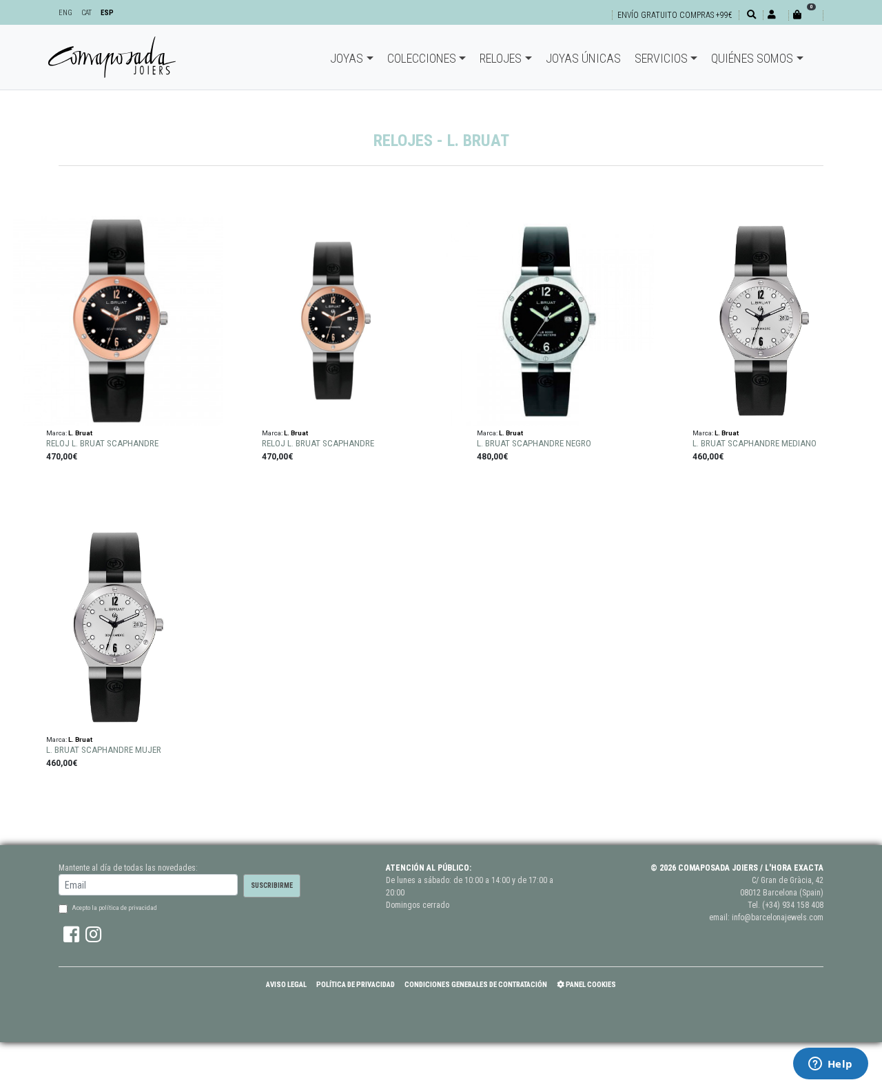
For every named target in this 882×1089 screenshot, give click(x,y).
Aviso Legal (286, 984)
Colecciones (421, 58)
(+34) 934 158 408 (792, 905)
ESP (107, 12)
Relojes (501, 58)
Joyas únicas (583, 58)
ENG (65, 12)
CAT (86, 12)
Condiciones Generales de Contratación (475, 984)
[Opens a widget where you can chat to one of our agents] (830, 1065)
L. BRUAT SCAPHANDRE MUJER (103, 750)
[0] (805, 15)
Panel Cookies (590, 984)
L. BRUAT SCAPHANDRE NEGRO (534, 443)
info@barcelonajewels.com (777, 917)
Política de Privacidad (355, 984)
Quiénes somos (752, 58)
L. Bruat (80, 433)
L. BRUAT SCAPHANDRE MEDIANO (755, 443)
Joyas (346, 58)
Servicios (661, 58)
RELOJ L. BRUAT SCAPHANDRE (102, 443)
